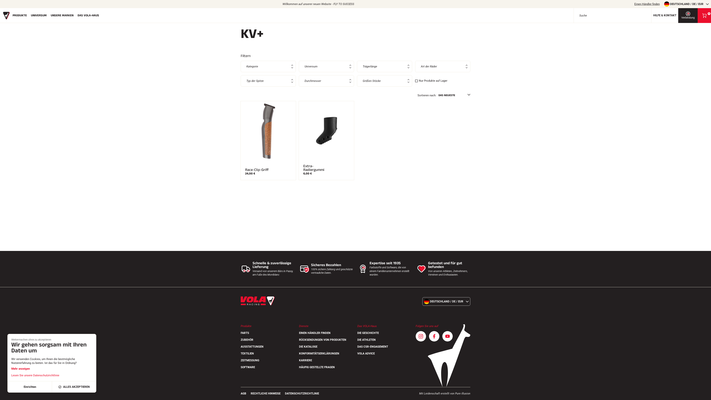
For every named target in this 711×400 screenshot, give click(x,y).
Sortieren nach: (427, 95)
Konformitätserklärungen (319, 353)
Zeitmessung (250, 360)
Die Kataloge (308, 346)
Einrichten (30, 387)
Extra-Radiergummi (313, 168)
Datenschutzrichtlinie (302, 393)
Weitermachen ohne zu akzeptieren (31, 339)
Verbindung (688, 17)
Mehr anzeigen (20, 368)
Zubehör (247, 339)
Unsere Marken (62, 15)
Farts (245, 333)
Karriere (305, 360)
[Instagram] (421, 336)
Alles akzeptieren (76, 387)
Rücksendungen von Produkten (322, 339)
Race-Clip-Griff (257, 170)
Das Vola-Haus (88, 15)
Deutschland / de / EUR (686, 4)
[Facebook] (434, 336)
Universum (39, 15)
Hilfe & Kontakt (664, 15)
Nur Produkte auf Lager (433, 80)
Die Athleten (366, 339)
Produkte (20, 15)
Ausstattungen (252, 346)
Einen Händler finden (647, 4)
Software (248, 367)
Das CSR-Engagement (372, 346)
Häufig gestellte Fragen (317, 367)
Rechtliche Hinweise (266, 393)
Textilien (247, 353)
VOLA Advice (366, 353)
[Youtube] (447, 336)
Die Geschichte (368, 333)
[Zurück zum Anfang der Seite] (703, 395)
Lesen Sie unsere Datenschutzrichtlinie (35, 375)
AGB (243, 393)
